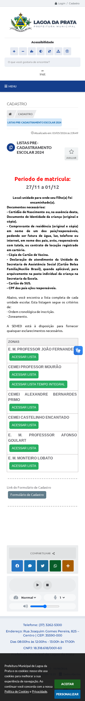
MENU (12, 86)
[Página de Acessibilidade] (67, 51)
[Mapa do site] (58, 51)
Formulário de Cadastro (27, 495)
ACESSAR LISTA (24, 357)
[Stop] (47, 585)
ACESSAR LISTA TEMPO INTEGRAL (38, 384)
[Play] (37, 585)
